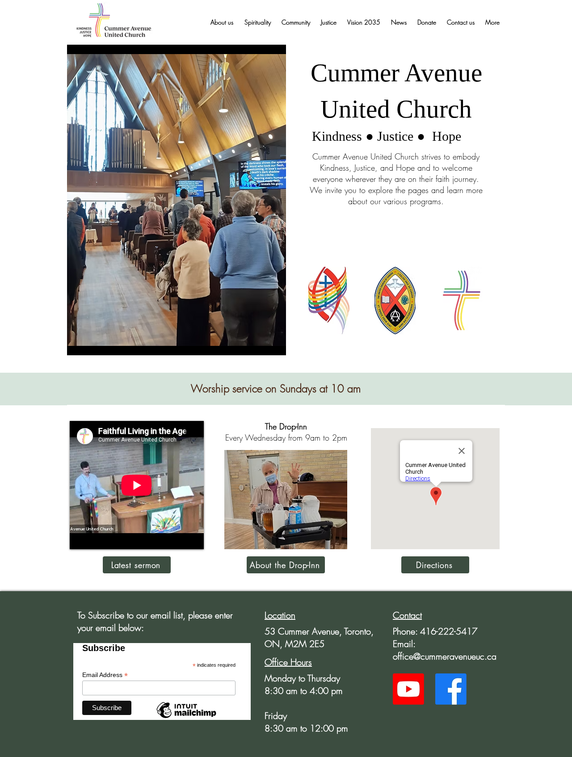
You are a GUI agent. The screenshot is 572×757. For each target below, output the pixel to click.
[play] (267, 347)
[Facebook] (451, 689)
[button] (222, 22)
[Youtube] (408, 689)
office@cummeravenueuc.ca (444, 656)
